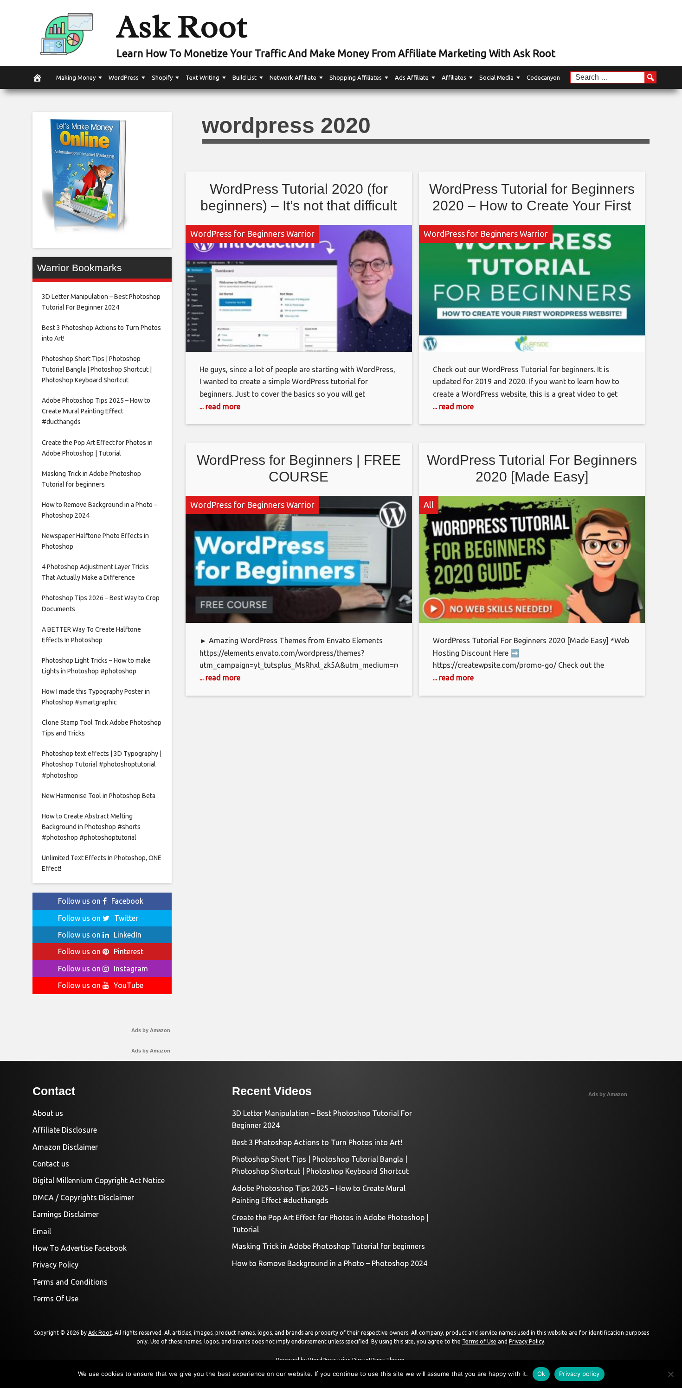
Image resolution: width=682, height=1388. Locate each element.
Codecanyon (543, 77)
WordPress (124, 77)
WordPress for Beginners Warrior (252, 233)
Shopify (162, 77)
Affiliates (454, 77)
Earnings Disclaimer (65, 1214)
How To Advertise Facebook (79, 1248)
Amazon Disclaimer (65, 1147)
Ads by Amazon (150, 1030)
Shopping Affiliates (355, 77)
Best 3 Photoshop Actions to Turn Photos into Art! (317, 1142)
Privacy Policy (55, 1265)
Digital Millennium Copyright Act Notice (98, 1180)
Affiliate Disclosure (64, 1130)
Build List (244, 77)
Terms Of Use (55, 1298)
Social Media (496, 77)
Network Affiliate (293, 77)
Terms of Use (479, 1341)
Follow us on (100, 901)
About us (47, 1113)
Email (41, 1231)
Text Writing (202, 77)
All (429, 504)
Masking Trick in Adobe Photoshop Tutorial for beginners (328, 1246)
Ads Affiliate (412, 77)
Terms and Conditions (70, 1282)
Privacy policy (579, 1373)
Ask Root (181, 26)
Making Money (76, 77)
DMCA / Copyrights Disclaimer (83, 1197)
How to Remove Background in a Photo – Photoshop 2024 (329, 1263)
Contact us (50, 1164)
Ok (541, 1373)
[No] (670, 1374)
